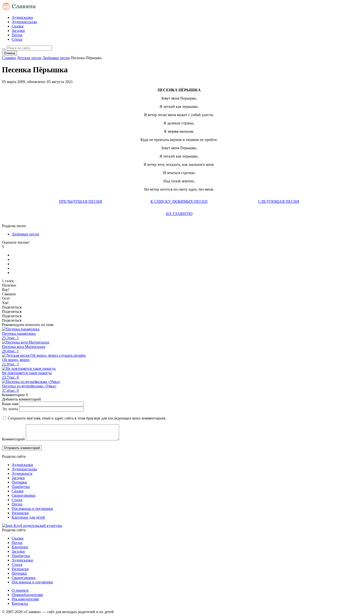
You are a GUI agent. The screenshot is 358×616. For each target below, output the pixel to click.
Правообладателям (27, 595)
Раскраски (20, 513)
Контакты (20, 603)
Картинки (20, 547)
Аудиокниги (22, 473)
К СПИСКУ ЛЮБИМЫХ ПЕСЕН (179, 201)
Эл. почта (10, 409)
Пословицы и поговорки (32, 508)
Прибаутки (21, 487)
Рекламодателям (25, 599)
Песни (17, 35)
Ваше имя (10, 404)
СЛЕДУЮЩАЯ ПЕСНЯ (278, 201)
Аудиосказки (22, 17)
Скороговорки (24, 495)
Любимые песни (25, 234)
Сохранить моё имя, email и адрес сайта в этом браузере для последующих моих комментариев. (87, 418)
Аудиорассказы (24, 22)
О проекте (20, 590)
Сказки (18, 26)
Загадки (18, 30)
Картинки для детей (28, 517)
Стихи (17, 39)
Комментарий (13, 439)
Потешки (19, 482)
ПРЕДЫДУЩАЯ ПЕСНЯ (80, 201)
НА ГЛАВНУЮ (179, 214)
